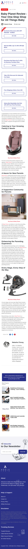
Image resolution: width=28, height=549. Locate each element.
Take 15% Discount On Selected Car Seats (13, 76)
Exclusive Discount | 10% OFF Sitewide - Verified (13, 31)
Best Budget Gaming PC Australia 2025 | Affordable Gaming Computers (17, 427)
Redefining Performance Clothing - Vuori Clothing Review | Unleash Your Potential (17, 390)
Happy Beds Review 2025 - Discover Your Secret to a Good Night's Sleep (17, 408)
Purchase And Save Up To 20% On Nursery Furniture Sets (13, 61)
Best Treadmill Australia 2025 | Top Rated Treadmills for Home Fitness (18, 399)
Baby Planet (8, 119)
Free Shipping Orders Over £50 (13, 90)
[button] (24, 3)
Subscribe (22, 451)
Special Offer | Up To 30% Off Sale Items (14, 46)
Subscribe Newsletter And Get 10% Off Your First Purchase (13, 104)
